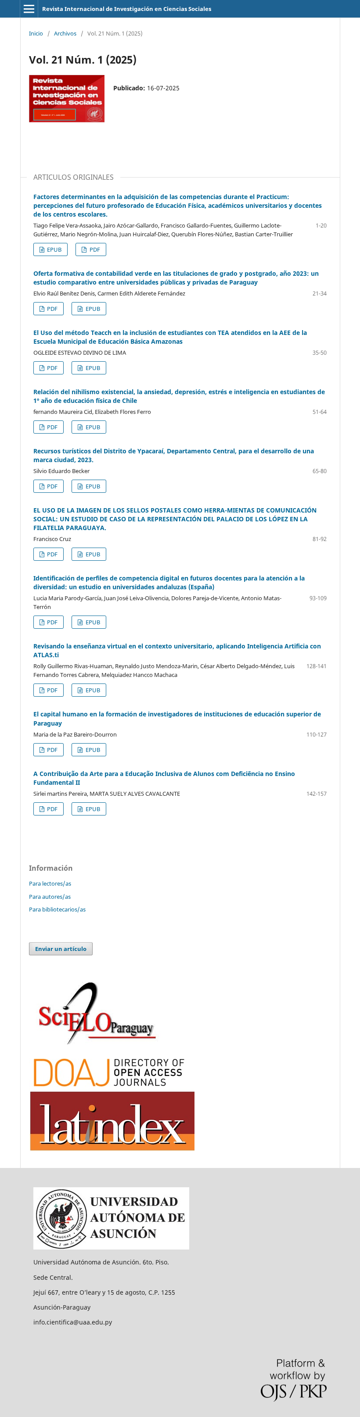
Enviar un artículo (60, 949)
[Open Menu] (29, 9)
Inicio (36, 33)
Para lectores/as (50, 883)
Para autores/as (50, 897)
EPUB (53, 249)
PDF (94, 249)
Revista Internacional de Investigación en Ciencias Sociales (126, 9)
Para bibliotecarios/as (57, 909)
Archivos (65, 33)
